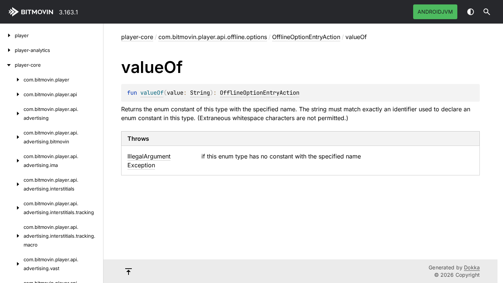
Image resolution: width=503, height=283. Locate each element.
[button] (486, 11)
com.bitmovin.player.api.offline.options (212, 37)
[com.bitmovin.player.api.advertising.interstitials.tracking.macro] (12, 236)
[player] (7, 35)
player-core (137, 37)
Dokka (472, 267)
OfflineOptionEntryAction (306, 37)
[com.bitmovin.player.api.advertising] (12, 113)
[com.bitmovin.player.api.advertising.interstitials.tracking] (12, 208)
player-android (32, 11)
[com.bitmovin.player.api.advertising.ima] (12, 160)
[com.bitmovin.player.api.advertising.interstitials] (12, 184)
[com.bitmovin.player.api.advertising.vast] (12, 264)
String (200, 93)
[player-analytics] (7, 50)
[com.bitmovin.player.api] (12, 94)
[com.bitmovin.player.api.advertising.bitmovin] (12, 137)
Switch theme (470, 11)
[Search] (486, 11)
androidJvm (435, 11)
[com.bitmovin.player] (12, 79)
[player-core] (7, 64)
